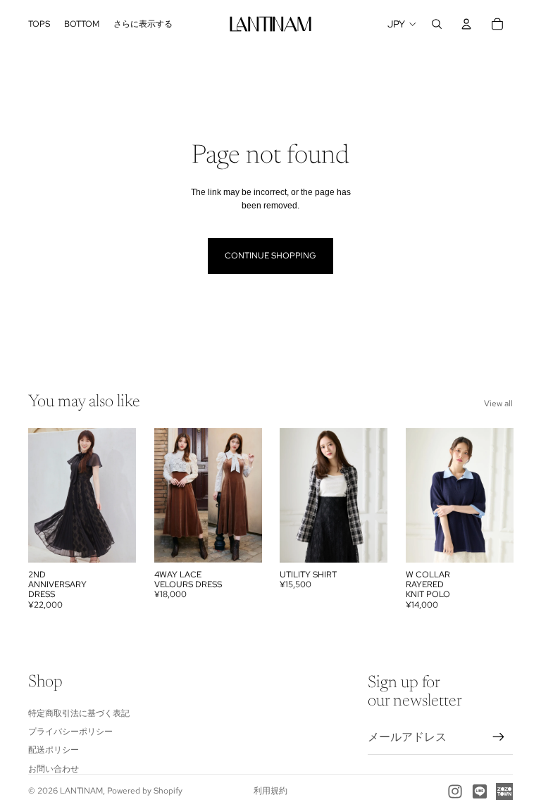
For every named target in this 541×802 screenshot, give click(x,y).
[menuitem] (143, 24)
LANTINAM (81, 790)
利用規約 (270, 790)
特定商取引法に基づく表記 (79, 712)
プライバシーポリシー (70, 731)
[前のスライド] (43, 495)
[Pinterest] (479, 791)
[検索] (436, 23)
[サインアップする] (499, 736)
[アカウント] (466, 23)
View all (498, 403)
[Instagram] (455, 791)
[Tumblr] (504, 791)
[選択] (114, 540)
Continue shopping (270, 255)
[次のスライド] (120, 495)
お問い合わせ (53, 768)
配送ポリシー (53, 750)
